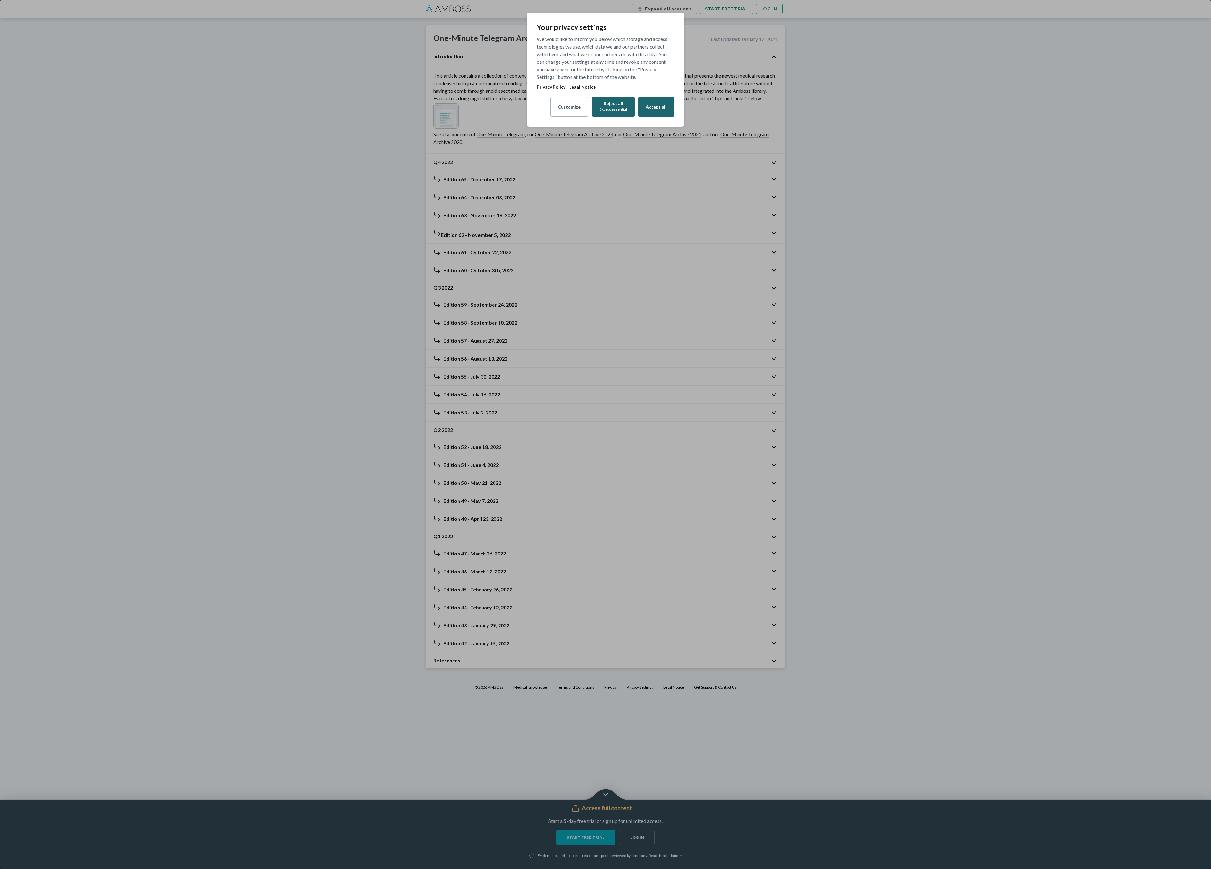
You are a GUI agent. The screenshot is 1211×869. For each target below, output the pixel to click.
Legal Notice (582, 87)
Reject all (613, 106)
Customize (569, 106)
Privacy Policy (551, 87)
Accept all (656, 106)
